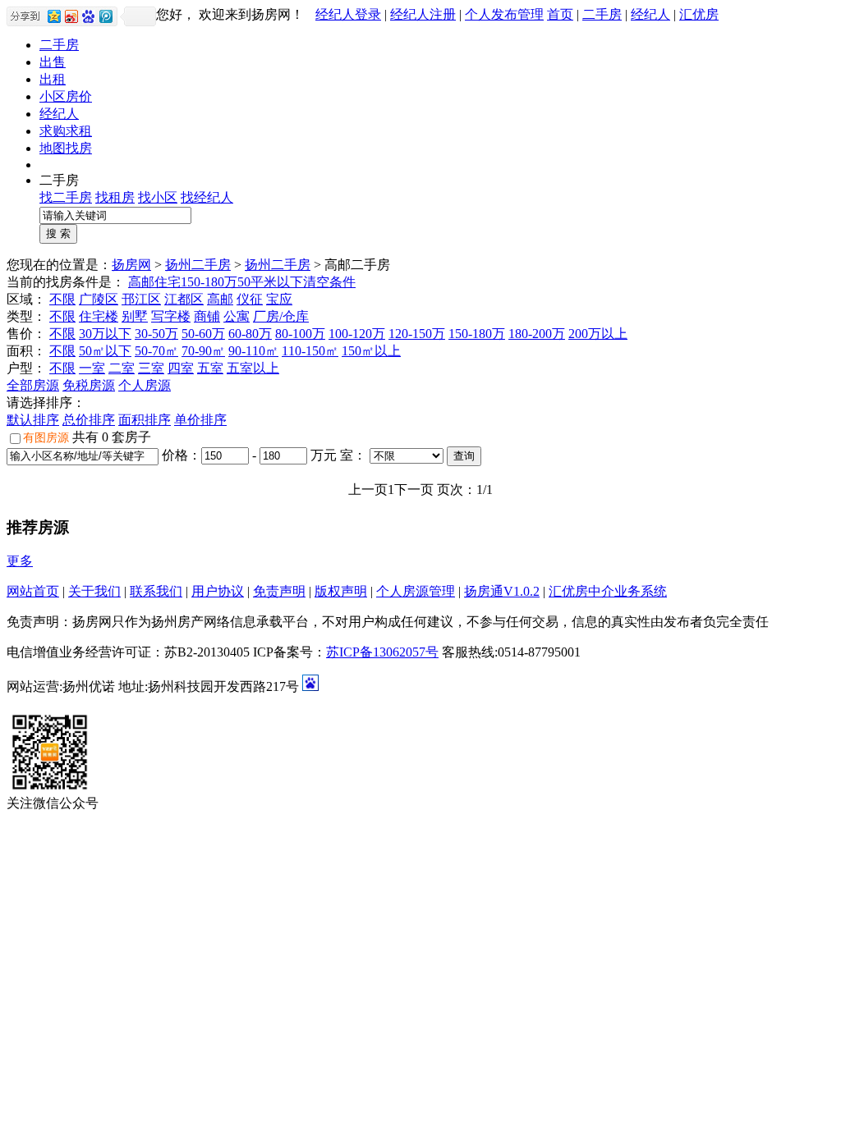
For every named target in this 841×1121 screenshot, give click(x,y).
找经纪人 (207, 197)
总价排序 (88, 420)
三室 (151, 368)
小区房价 (65, 96)
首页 (560, 14)
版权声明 (341, 591)
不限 (62, 299)
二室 (121, 368)
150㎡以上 (371, 351)
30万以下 (105, 334)
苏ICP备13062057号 (382, 652)
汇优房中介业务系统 (608, 591)
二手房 (602, 14)
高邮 (141, 282)
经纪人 (650, 14)
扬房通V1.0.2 (502, 591)
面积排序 (144, 420)
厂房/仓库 (281, 316)
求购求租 (65, 131)
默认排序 (33, 420)
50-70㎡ (156, 351)
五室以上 (253, 368)
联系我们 (156, 591)
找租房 (115, 197)
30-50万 (156, 334)
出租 (52, 79)
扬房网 (131, 265)
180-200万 (536, 334)
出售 (52, 62)
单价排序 (200, 420)
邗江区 (141, 299)
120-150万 (416, 334)
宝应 (279, 299)
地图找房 (65, 148)
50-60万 (203, 334)
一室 (92, 368)
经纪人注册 (423, 14)
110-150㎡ (310, 351)
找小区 (157, 197)
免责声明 (279, 591)
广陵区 (98, 299)
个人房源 (144, 385)
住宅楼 (98, 316)
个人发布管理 (504, 14)
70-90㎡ (203, 351)
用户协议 (217, 591)
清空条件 (329, 282)
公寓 (236, 316)
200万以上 (597, 334)
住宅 (167, 282)
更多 (20, 561)
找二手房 (65, 197)
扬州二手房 (198, 265)
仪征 (250, 299)
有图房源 (46, 438)
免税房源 (88, 385)
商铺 (207, 316)
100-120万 (357, 334)
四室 (181, 368)
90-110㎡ (253, 351)
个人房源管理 (415, 591)
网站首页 (33, 591)
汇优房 (699, 14)
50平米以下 (270, 282)
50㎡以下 (105, 351)
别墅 (135, 316)
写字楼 (171, 316)
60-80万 (250, 334)
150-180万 (209, 282)
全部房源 (33, 385)
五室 (210, 368)
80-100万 (300, 334)
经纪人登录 (348, 14)
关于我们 (94, 591)
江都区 (184, 299)
